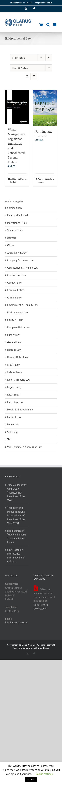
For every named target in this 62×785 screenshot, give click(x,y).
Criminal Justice (15, 290)
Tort (9, 439)
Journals (11, 237)
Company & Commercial (20, 260)
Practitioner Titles (17, 222)
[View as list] (33, 76)
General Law (14, 342)
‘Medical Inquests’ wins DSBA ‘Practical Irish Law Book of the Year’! (17, 492)
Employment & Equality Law (22, 305)
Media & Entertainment (20, 409)
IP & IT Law (13, 364)
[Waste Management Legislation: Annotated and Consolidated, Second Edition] (17, 107)
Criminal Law (14, 297)
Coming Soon (14, 208)
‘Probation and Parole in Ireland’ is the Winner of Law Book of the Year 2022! (16, 515)
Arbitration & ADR (17, 252)
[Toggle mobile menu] (55, 24)
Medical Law (14, 417)
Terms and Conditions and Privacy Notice (31, 648)
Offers (10, 245)
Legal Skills (13, 394)
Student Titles (15, 230)
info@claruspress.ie (43, 2)
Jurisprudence (14, 372)
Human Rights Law (17, 357)
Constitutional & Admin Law (22, 267)
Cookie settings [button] (44, 774)
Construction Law (16, 275)
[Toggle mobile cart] (41, 24)
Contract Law (14, 282)
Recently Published (17, 215)
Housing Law (14, 349)
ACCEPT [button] (31, 779)
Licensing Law (15, 402)
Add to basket (13, 180)
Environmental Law (17, 312)
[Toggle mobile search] (48, 24)
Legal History (14, 387)
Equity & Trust (15, 319)
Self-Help (12, 432)
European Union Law (18, 327)
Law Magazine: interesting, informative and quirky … (15, 555)
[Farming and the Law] (45, 108)
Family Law (13, 334)
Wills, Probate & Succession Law (24, 447)
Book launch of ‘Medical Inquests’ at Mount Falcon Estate (17, 536)
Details (23, 179)
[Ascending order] (48, 57)
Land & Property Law (18, 379)
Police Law (13, 424)
